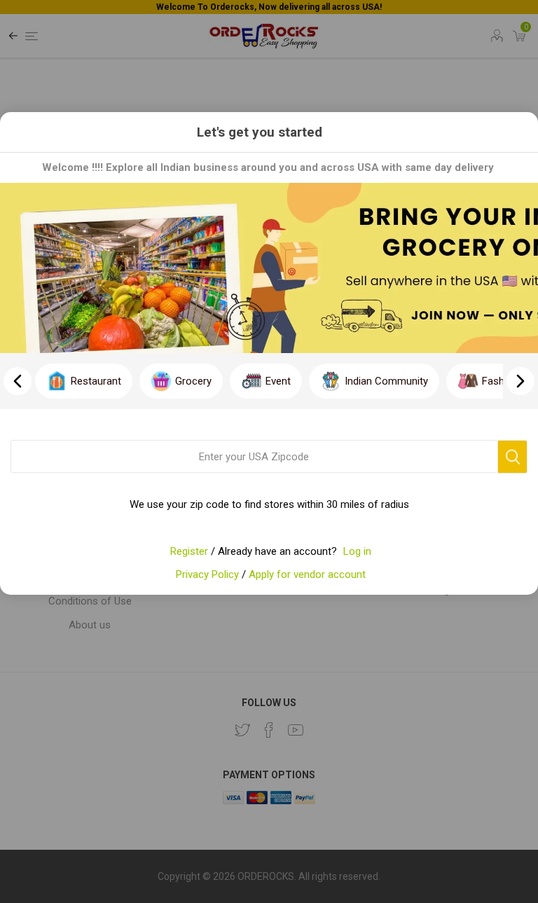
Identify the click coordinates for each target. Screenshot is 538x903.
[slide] (520, 381)
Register (189, 551)
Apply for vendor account (307, 574)
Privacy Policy (207, 574)
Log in (357, 551)
